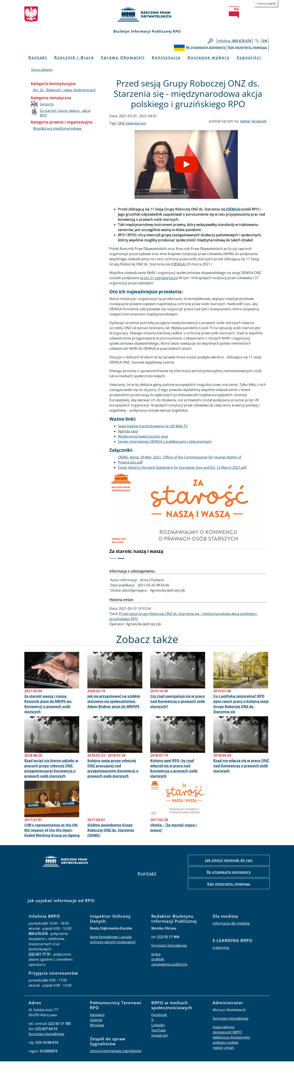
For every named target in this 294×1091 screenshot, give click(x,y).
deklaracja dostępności (231, 1037)
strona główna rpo (65, 862)
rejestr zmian (223, 1047)
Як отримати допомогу (229, 872)
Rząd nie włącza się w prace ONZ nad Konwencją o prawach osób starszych (241, 765)
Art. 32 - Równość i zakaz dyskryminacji (64, 90)
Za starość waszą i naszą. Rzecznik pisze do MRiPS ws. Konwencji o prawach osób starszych (48, 704)
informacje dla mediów (231, 923)
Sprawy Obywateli (123, 57)
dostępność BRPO (227, 1032)
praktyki (157, 959)
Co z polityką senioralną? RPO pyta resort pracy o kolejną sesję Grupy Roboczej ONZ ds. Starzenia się (241, 704)
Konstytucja (166, 57)
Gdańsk (96, 1020)
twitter (245, 121)
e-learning (221, 947)
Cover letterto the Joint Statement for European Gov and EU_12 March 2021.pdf (182, 467)
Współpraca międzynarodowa (57, 128)
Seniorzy (47, 104)
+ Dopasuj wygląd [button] (265, 3)
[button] (121, 518)
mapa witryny (224, 1027)
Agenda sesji (128, 431)
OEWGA (233, 209)
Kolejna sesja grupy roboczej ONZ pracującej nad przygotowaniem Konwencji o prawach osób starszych (112, 768)
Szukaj (210, 41)
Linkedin (158, 1025)
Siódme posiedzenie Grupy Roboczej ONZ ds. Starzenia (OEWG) (110, 830)
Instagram (159, 1035)
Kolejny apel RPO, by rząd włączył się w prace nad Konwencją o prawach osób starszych (173, 768)
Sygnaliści (249, 57)
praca (156, 954)
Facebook (159, 1014)
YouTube (158, 1030)
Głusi (257, 41)
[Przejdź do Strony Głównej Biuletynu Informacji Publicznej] (234, 12)
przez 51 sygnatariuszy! (159, 277)
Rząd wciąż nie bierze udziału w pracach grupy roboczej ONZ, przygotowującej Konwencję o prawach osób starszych (51, 768)
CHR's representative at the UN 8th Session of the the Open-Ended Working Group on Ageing (52, 830)
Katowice (97, 1014)
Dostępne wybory (208, 57)
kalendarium (136, 123)
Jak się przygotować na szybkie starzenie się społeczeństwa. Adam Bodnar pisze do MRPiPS (113, 701)
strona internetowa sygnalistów (115, 1050)
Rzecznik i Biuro (74, 57)
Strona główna (41, 69)
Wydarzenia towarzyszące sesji (143, 436)
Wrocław (97, 1025)
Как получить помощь (229, 883)
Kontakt (37, 57)
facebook (259, 121)
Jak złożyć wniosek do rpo (229, 860)
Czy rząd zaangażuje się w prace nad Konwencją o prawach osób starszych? (177, 701)
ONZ (121, 123)
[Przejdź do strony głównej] (147, 14)
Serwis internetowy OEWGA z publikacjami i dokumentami (165, 441)
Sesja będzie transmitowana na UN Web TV (153, 426)
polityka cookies (225, 1042)
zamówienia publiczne (169, 964)
